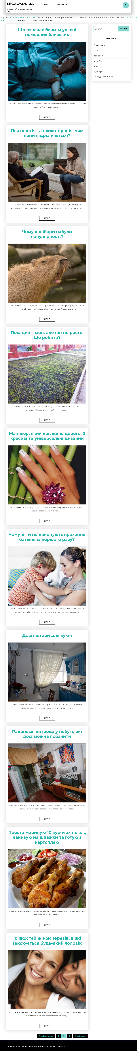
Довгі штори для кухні (47, 635)
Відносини (99, 45)
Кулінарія (98, 71)
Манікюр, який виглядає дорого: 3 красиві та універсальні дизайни (47, 436)
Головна (46, 5)
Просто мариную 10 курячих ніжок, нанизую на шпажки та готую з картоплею (47, 837)
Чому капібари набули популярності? (47, 234)
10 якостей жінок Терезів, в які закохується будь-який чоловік (47, 941)
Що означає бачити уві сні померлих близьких (47, 32)
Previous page (46, 1036)
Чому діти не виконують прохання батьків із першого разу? (47, 537)
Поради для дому (103, 76)
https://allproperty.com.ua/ (22, 17)
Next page (80, 1036)
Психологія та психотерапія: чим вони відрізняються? (47, 133)
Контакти (62, 5)
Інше (96, 66)
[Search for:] (106, 29)
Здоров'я (98, 55)
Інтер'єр (98, 61)
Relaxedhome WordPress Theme (24, 1046)
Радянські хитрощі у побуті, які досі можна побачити (47, 734)
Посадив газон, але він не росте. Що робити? (47, 335)
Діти (96, 50)
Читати (45, 116)
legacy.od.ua (20, 4)
